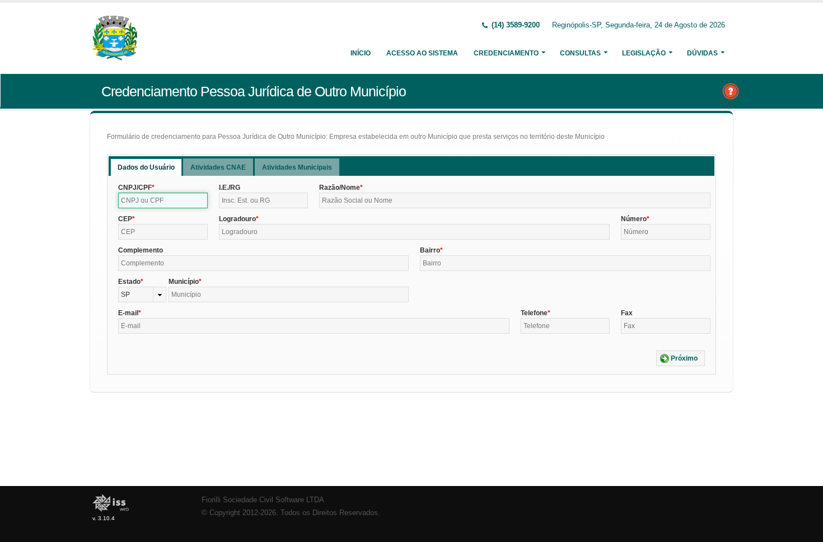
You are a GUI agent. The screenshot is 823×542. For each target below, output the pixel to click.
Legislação (644, 53)
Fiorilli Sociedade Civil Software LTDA (263, 500)
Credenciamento (506, 53)
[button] (680, 358)
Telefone (534, 313)
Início (360, 53)
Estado (129, 282)
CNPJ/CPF (135, 187)
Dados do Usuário (146, 167)
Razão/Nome (339, 187)
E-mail (128, 313)
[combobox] (142, 294)
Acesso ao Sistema (422, 53)
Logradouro (237, 219)
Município (184, 282)
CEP (125, 219)
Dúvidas (702, 53)
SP (125, 294)
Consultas (580, 53)
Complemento (140, 250)
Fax (627, 313)
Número (634, 219)
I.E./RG (229, 187)
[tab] (146, 167)
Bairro (430, 250)
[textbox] (163, 200)
